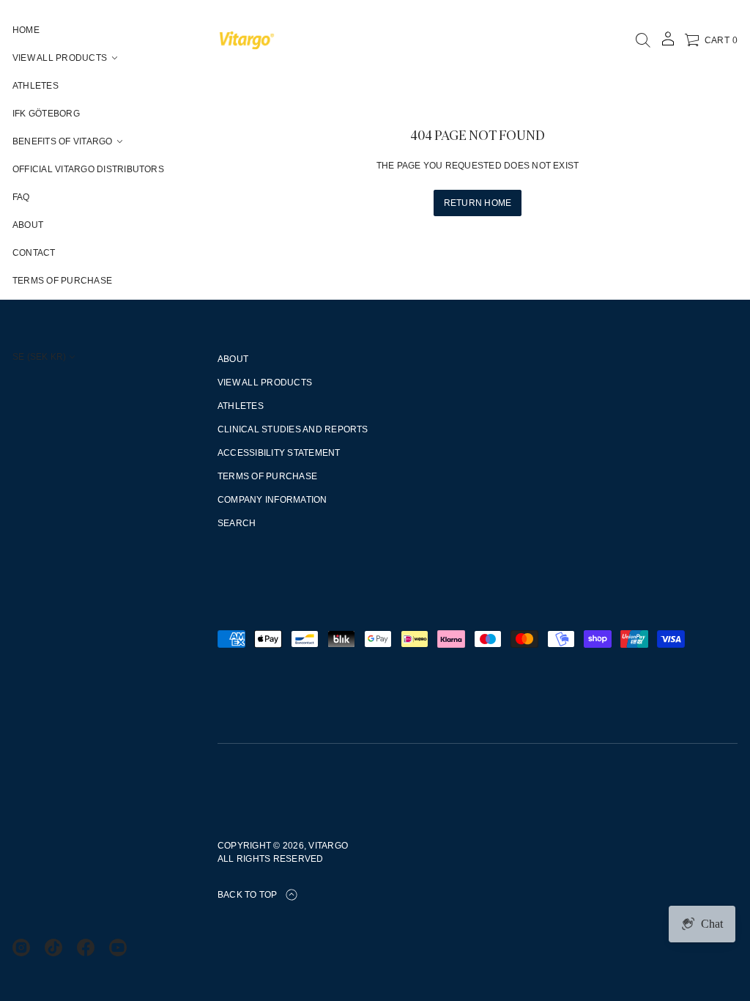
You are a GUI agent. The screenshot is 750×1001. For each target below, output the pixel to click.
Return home (478, 203)
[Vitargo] (247, 40)
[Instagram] (21, 947)
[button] (643, 40)
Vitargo (328, 846)
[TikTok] (53, 947)
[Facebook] (86, 947)
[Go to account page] (668, 43)
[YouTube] (118, 947)
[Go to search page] (643, 40)
